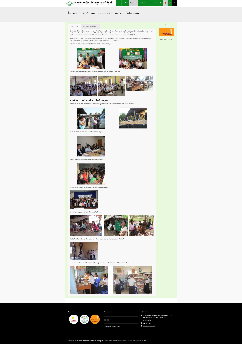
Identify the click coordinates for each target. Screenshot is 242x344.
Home (118, 3)
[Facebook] (108, 320)
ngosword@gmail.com (149, 326)
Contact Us (159, 3)
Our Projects (133, 3)
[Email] (105, 320)
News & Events (143, 3)
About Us (125, 3)
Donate (151, 3)
